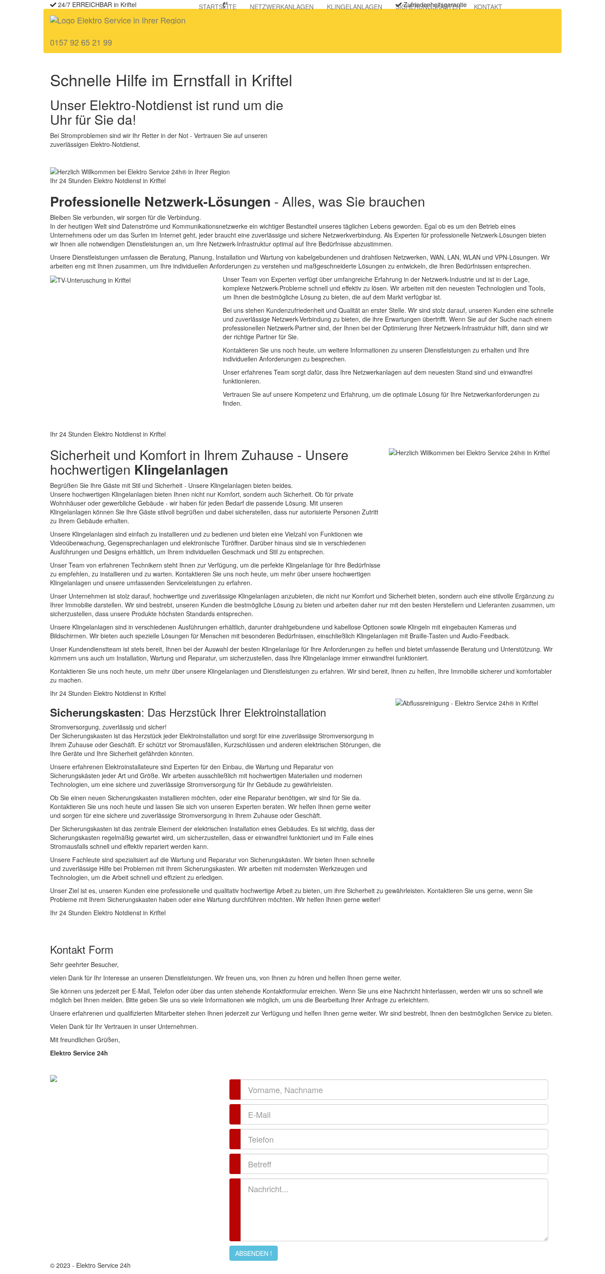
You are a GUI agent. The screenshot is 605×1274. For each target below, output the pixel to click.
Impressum (275, 1265)
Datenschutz (240, 1265)
